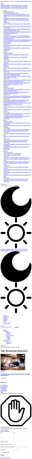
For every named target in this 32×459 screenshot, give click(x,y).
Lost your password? (5, 457)
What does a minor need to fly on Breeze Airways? (16, 180)
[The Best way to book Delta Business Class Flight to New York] (17, 173)
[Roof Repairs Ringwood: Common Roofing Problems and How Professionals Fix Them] (17, 30)
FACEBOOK (4, 385)
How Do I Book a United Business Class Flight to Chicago (17, 169)
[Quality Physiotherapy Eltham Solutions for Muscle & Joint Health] (17, 145)
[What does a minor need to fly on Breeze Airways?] (16, 179)
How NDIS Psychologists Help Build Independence (16, 130)
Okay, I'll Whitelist (5, 431)
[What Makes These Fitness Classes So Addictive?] (16, 140)
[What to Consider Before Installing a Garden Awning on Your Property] (17, 46)
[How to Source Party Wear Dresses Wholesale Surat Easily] (17, 69)
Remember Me (5, 452)
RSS (2, 392)
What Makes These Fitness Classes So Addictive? (15, 141)
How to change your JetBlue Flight (12, 155)
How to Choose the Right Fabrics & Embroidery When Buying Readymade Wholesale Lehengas (17, 83)
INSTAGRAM (4, 386)
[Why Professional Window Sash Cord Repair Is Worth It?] (17, 25)
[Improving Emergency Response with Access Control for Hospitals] (17, 124)
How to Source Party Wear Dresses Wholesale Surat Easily (17, 70)
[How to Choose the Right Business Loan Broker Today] (17, 96)
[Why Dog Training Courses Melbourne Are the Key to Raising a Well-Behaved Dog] (17, 90)
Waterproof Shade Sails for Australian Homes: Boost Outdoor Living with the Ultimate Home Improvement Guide (16, 20)
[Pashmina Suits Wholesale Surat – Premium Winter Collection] (17, 56)
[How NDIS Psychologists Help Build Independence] (16, 129)
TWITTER (3, 388)
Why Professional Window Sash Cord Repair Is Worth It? (17, 26)
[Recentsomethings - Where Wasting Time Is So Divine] (14, 7)
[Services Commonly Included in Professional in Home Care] (17, 135)
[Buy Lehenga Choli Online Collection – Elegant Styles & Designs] (17, 62)
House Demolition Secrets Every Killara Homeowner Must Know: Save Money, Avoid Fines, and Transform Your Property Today (17, 41)
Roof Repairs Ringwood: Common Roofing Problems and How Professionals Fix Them (17, 32)
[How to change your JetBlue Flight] (12, 153)
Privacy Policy (20, 1)
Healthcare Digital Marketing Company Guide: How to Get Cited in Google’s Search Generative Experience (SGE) (17, 163)
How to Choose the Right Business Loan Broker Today (17, 97)
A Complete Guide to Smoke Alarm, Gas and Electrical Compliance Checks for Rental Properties (17, 117)
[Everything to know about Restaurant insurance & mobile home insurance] (13, 369)
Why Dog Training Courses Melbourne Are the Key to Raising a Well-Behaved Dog (16, 92)
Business (3, 371)
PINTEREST (4, 390)
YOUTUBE (3, 389)
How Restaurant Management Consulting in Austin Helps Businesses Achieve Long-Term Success (17, 103)
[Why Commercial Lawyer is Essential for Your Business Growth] (17, 108)
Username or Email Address (7, 446)
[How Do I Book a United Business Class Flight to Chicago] (17, 168)
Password (3, 449)
